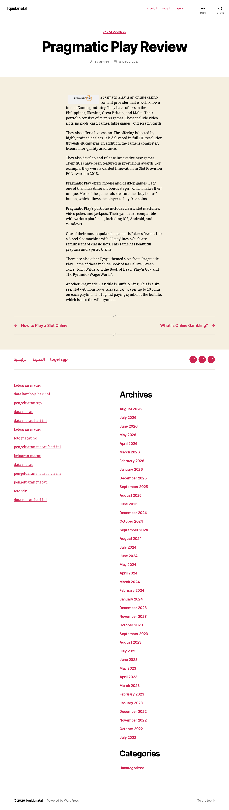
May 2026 (128, 435)
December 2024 (133, 513)
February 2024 (132, 590)
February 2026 (132, 461)
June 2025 (128, 504)
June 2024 (129, 556)
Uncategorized (114, 31)
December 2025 (133, 478)
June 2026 (129, 426)
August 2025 (130, 495)
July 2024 (128, 547)
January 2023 (131, 703)
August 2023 (130, 642)
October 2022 (131, 729)
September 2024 (134, 530)
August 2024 (131, 539)
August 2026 (131, 409)
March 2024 (130, 582)
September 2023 (134, 634)
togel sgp (180, 8)
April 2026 (128, 444)
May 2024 (128, 565)
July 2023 (128, 651)
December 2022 (133, 711)
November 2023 (133, 616)
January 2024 (131, 599)
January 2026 (131, 469)
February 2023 (132, 694)
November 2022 (133, 720)
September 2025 (134, 487)
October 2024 (131, 521)
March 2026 (130, 452)
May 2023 (128, 668)
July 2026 (128, 417)
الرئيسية (152, 8)
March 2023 (129, 686)
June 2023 (128, 660)
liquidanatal (17, 8)
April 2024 (128, 573)
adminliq (104, 61)
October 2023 (131, 625)
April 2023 (128, 677)
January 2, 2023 (129, 61)
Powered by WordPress (63, 800)
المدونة (165, 8)
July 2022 (128, 737)
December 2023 (133, 608)
